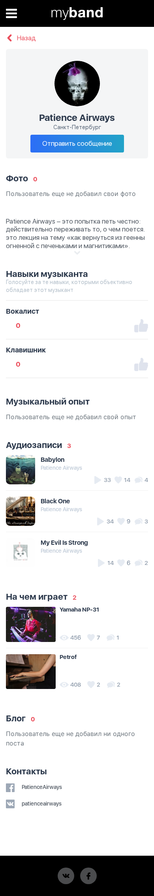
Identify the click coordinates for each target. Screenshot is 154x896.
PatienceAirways (41, 787)
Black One (55, 501)
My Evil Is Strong (64, 542)
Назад (25, 38)
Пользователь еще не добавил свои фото (71, 194)
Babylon (52, 459)
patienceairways (41, 803)
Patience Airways (61, 468)
